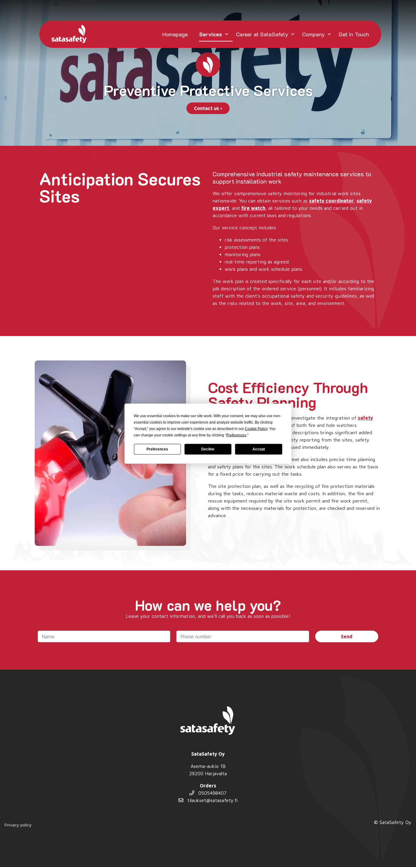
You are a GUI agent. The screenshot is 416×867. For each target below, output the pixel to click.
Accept (258, 449)
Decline (207, 449)
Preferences (157, 449)
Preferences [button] (236, 435)
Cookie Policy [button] (256, 428)
